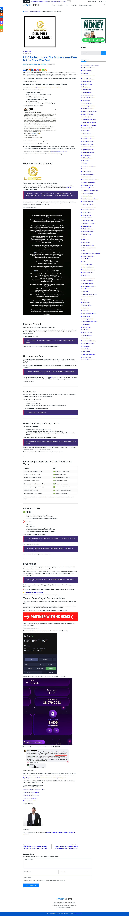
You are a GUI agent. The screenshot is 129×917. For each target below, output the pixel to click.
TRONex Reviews (87, 335)
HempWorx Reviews (88, 185)
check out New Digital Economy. (58, 151)
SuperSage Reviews (88, 319)
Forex (84, 168)
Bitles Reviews (86, 87)
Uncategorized (86, 346)
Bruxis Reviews (86, 100)
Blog (67, 5)
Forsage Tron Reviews (88, 174)
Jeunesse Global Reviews (89, 207)
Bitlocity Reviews (87, 89)
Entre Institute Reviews (88, 147)
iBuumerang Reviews (88, 188)
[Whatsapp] (43, 70)
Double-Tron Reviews (88, 141)
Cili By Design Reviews (88, 106)
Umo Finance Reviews (88, 343)
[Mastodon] (37, 70)
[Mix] (40, 70)
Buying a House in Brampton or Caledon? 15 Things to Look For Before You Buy (48, 1)
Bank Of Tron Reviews (88, 78)
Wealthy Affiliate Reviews (89, 354)
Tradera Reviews (87, 327)
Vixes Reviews (86, 351)
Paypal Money (86, 275)
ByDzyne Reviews (87, 103)
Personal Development (88, 278)
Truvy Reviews (86, 338)
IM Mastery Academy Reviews (90, 190)
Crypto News (37, 64)
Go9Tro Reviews (87, 177)
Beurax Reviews (87, 81)
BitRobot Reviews (87, 92)
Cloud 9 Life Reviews (88, 108)
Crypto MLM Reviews (35, 11)
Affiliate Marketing (87, 70)
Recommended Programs (85, 5)
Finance (85, 163)
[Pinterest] (35, 70)
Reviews (85, 299)
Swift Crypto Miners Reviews (90, 321)
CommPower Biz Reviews (89, 122)
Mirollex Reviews (87, 234)
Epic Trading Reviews (88, 149)
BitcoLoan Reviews (87, 84)
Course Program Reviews (89, 125)
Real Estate (85, 291)
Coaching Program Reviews (90, 111)
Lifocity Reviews (87, 215)
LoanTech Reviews (87, 218)
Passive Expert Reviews (89, 269)
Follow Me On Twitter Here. (30, 798)
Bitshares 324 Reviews (88, 95)
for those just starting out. (44, 778)
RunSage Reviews (87, 305)
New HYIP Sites (87, 259)
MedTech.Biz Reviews (88, 228)
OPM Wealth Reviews (88, 267)
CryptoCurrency (87, 133)
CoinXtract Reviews (88, 117)
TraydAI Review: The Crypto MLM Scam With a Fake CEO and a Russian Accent (66, 846)
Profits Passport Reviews (89, 286)
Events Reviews (87, 155)
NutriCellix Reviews (87, 264)
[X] (27, 70)
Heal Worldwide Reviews (89, 182)
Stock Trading (86, 316)
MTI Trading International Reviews (91, 253)
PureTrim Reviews (87, 289)
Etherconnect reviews (88, 152)
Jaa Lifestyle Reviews (88, 201)
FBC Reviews (86, 160)
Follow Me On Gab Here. (29, 801)
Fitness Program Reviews (89, 166)
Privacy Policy (78, 913)
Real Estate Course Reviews (90, 294)
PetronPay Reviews (88, 280)
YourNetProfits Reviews (89, 360)
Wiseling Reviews (87, 357)
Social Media (86, 310)
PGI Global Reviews (88, 283)
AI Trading (85, 73)
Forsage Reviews (87, 171)
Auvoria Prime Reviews (88, 76)
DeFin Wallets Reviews (88, 136)
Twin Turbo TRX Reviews (89, 340)
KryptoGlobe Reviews (88, 209)
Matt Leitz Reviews (87, 226)
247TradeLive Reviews (88, 67)
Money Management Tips (89, 248)
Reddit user (69, 187)
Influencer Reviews (87, 196)
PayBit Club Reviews (88, 272)
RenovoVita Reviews (88, 297)
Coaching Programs (88, 114)
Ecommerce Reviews (88, 144)
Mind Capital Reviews (88, 231)
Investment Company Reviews (90, 198)
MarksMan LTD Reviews (89, 223)
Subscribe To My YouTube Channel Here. (34, 789)
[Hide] (0, 32)
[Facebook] (24, 70)
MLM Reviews (86, 242)
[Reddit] (30, 70)
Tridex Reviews (86, 329)
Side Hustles (86, 308)
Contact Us (74, 5)
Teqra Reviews (86, 324)
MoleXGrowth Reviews (88, 245)
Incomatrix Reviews (88, 193)
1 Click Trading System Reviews (91, 65)
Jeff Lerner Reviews (88, 204)
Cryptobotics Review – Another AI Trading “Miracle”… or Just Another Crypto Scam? (35, 846)
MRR (84, 250)
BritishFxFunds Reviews (89, 98)
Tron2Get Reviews (87, 332)
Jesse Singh (27, 51)
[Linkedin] (32, 70)
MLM (84, 237)
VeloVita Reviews (87, 349)
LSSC (51, 377)
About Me (60, 5)
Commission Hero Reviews (89, 119)
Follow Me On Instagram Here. (31, 795)
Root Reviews (86, 302)
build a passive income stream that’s (47, 87)
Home (53, 5)
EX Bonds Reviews (87, 158)
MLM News (43, 64)
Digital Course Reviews (88, 138)
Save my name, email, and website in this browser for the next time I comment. (44, 880)
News (84, 261)
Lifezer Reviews (87, 212)
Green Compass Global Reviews (91, 179)
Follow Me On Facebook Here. (31, 792)
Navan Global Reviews (88, 256)
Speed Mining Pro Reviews (89, 313)
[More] (45, 70)
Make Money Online (88, 220)
